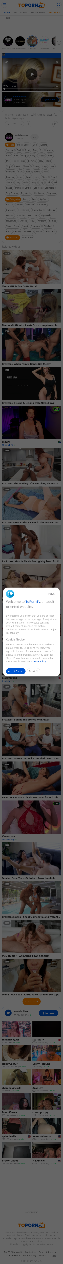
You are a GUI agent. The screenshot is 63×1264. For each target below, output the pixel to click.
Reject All (33, 671)
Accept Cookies (15, 671)
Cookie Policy (39, 661)
